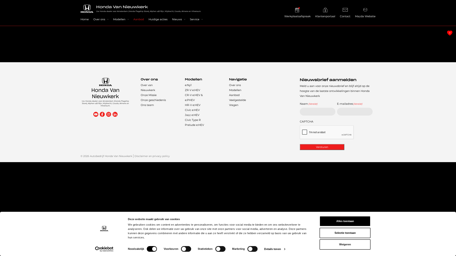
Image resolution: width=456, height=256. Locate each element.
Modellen (119, 19)
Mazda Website (365, 16)
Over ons (99, 19)
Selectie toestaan (345, 232)
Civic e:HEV (192, 110)
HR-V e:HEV (192, 105)
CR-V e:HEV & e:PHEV (194, 97)
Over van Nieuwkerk (148, 87)
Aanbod (138, 19)
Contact (345, 16)
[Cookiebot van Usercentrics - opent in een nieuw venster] (104, 249)
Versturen (322, 147)
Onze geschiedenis (153, 100)
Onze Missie (149, 95)
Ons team (147, 105)
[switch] (186, 249)
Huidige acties (158, 19)
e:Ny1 (188, 85)
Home (85, 19)
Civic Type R (193, 120)
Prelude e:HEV (194, 125)
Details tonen (272, 248)
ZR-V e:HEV (192, 90)
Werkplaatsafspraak (297, 16)
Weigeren (345, 244)
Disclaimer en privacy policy (152, 156)
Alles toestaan (345, 221)
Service (194, 19)
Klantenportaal (325, 16)
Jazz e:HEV (192, 115)
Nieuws (177, 19)
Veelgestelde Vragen (237, 102)
